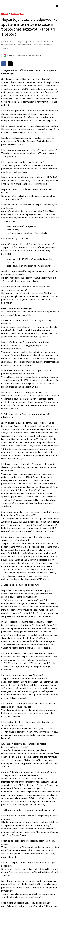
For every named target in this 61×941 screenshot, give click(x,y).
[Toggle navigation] (57, 5)
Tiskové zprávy (17, 13)
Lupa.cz (4, 13)
